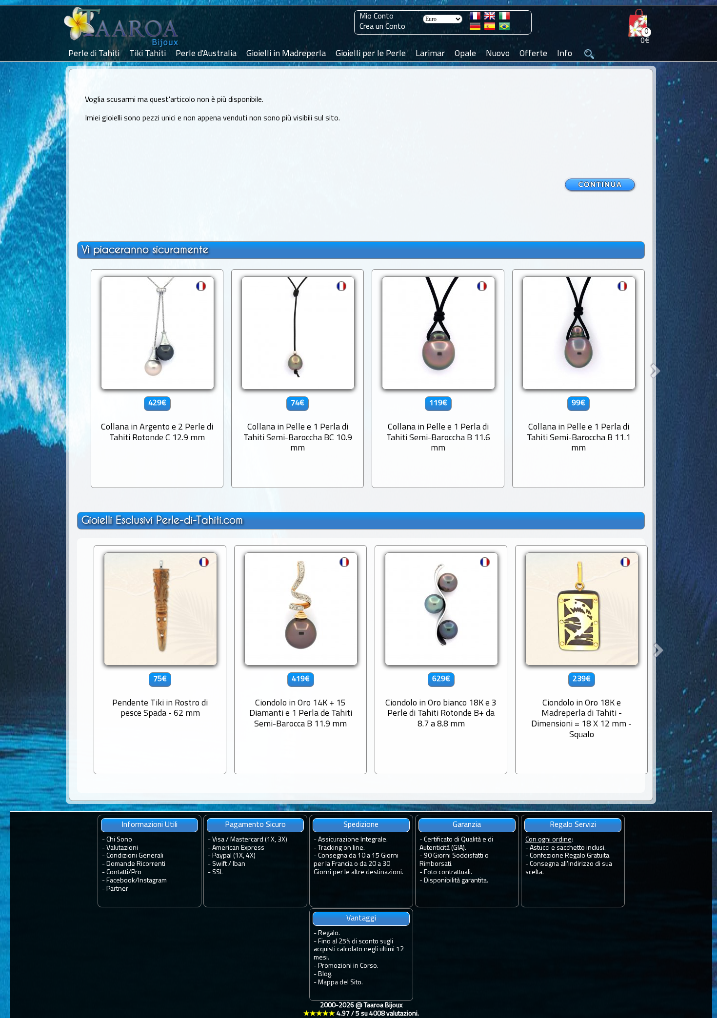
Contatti (117, 872)
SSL (217, 872)
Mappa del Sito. (340, 982)
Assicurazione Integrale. (353, 839)
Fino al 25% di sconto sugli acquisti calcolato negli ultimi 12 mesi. (359, 950)
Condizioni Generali (134, 856)
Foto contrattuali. (448, 872)
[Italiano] (504, 17)
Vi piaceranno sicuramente (144, 249)
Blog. (325, 974)
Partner (117, 889)
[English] (489, 17)
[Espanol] (489, 28)
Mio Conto (376, 16)
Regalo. (329, 933)
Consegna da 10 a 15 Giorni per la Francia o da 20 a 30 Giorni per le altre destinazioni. (358, 864)
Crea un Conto (382, 27)
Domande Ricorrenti (135, 864)
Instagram (152, 880)
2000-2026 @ (361, 1010)
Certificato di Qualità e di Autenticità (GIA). (456, 844)
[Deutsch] (475, 28)
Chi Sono (119, 839)
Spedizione (360, 825)
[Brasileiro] (504, 28)
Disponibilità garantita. (456, 880)
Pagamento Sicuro (255, 825)
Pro (136, 872)
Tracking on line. (341, 848)
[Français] (475, 17)
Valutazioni (122, 848)
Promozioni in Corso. (348, 966)
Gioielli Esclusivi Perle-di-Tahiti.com (162, 520)
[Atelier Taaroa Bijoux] (121, 47)
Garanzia (467, 825)
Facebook (120, 880)
